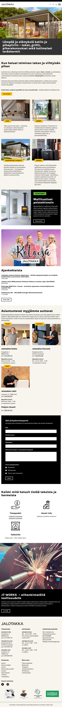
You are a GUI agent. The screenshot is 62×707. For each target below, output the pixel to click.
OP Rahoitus (25, 671)
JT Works (4, 675)
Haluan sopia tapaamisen (15, 473)
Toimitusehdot (26, 673)
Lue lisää (5, 611)
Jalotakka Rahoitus (27, 669)
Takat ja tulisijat (6, 665)
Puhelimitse (11, 467)
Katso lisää (6, 299)
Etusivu (3, 663)
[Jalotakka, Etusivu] (7, 4)
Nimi (6, 427)
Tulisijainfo (25, 667)
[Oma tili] (53, 4)
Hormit (3, 667)
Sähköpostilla (12, 470)
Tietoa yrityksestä (27, 663)
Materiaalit (25, 665)
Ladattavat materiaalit (15, 518)
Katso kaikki (39, 221)
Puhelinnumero (10, 435)
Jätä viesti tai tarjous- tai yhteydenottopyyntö (19, 450)
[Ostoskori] (56, 4)
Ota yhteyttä (6, 94)
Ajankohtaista (5, 673)
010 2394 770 (8, 356)
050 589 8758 (8, 396)
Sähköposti (9, 442)
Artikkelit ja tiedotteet (15, 516)
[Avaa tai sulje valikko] (59, 4)
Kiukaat (3, 671)
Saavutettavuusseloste (32, 705)
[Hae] (50, 4)
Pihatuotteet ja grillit (7, 669)
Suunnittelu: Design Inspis (46, 705)
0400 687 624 (8, 410)
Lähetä (9, 478)
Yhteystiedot (5, 676)
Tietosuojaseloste (21, 705)
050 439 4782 (39, 356)
